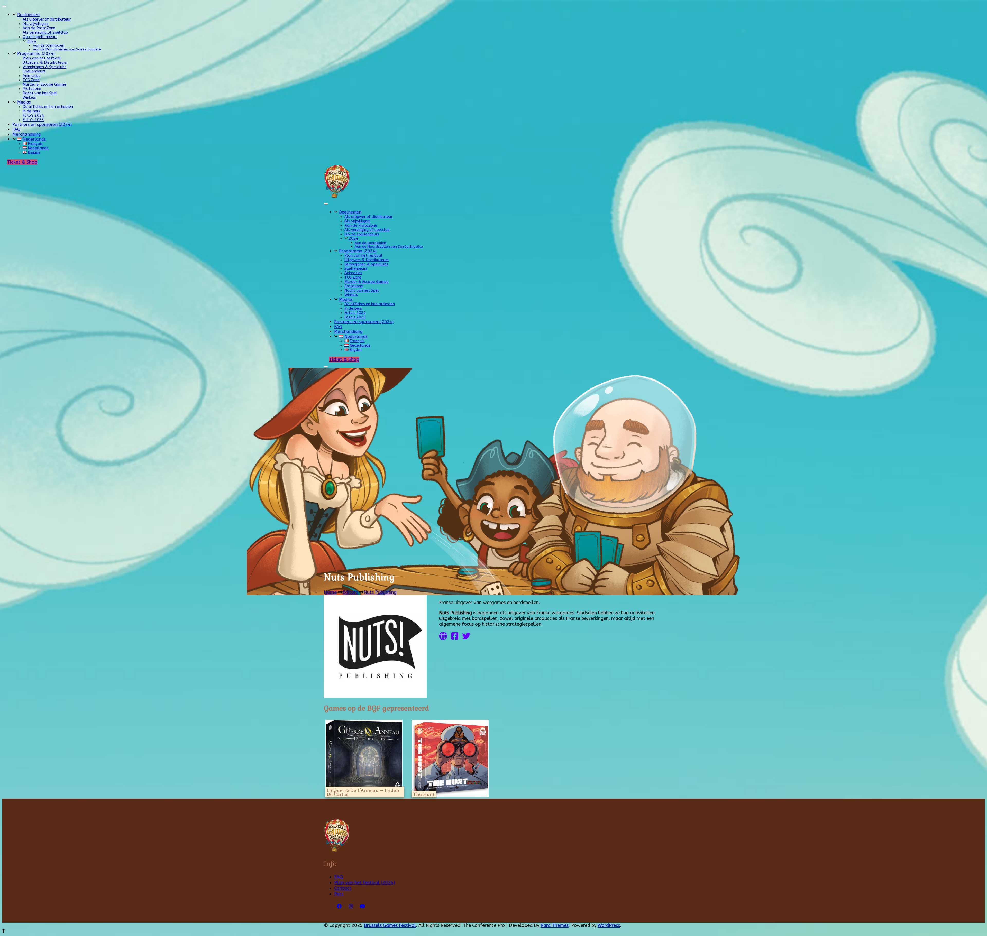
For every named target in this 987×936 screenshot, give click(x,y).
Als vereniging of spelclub (45, 32)
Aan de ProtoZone (39, 28)
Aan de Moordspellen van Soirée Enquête (67, 49)
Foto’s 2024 (33, 115)
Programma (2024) (36, 53)
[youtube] (362, 906)
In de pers (31, 111)
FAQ (16, 129)
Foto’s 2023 (33, 120)
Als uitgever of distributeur (47, 19)
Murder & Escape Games (45, 84)
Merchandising (26, 134)
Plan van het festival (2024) (364, 882)
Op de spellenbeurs (40, 37)
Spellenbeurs (34, 71)
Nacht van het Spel (40, 93)
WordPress (609, 925)
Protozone (32, 89)
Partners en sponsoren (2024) (42, 124)
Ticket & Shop (22, 162)
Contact (342, 888)
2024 (31, 41)
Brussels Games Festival (390, 925)
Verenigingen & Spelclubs (44, 67)
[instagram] (351, 906)
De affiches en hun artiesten (48, 107)
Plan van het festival (42, 58)
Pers (338, 894)
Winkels (29, 97)
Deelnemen (28, 14)
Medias (24, 102)
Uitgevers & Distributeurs (45, 62)
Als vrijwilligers (36, 24)
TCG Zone (31, 80)
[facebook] (339, 906)
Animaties (31, 75)
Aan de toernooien (48, 45)
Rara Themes (555, 925)
